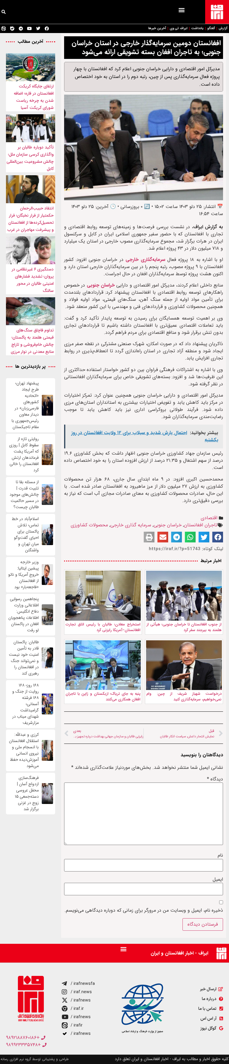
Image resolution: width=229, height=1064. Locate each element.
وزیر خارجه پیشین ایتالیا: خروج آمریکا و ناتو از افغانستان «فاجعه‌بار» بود (23, 574)
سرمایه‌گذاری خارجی (145, 259)
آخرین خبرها (157, 28)
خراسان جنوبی (101, 285)
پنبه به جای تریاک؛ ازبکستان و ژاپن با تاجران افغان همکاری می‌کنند (103, 697)
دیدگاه (215, 779)
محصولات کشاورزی (89, 525)
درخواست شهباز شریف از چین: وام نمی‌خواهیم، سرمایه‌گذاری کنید (184, 697)
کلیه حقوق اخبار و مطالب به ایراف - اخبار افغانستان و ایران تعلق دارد (171, 1059)
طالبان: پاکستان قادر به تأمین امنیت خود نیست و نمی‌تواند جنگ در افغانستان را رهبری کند (24, 658)
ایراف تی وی (179, 28)
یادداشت (197, 28)
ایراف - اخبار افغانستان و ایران (179, 953)
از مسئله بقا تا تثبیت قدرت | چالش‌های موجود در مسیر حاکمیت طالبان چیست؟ (24, 494)
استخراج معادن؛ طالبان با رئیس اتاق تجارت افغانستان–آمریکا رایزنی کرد (103, 627)
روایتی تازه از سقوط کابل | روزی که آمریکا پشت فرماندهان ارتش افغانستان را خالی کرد (24, 454)
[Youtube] (29, 28)
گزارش (223, 28)
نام (220, 855)
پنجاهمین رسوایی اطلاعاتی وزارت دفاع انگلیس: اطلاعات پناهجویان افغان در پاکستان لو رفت (23, 614)
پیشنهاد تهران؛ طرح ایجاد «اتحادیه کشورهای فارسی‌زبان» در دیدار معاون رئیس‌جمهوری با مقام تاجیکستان (25, 405)
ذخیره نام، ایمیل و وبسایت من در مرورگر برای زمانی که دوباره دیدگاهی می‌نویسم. (143, 910)
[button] (181, 10)
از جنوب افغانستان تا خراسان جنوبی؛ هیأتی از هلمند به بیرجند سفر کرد (184, 627)
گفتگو (211, 28)
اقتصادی (209, 518)
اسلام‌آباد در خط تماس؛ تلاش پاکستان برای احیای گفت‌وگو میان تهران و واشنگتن (25, 534)
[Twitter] (38, 28)
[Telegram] (20, 28)
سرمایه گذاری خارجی (130, 525)
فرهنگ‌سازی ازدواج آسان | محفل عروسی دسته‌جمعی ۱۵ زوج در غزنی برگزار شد (27, 793)
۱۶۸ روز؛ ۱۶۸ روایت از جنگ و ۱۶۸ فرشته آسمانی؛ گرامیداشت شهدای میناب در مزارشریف (25, 704)
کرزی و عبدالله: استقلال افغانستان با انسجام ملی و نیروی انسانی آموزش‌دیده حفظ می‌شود (24, 750)
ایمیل (218, 879)
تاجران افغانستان (200, 525)
